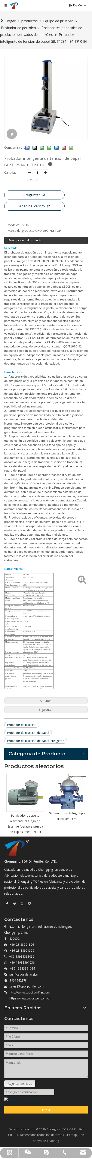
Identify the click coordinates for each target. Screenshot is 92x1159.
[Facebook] (7, 904)
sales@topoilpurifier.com (26, 986)
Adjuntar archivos (20, 1083)
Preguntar (31, 195)
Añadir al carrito (32, 206)
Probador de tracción (21, 725)
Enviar (46, 1110)
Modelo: (13, 225)
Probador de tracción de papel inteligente (35, 741)
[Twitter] (14, 904)
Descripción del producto (25, 240)
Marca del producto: (21, 231)
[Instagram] (29, 904)
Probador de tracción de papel (28, 733)
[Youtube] (22, 904)
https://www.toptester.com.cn (29, 998)
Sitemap (71, 1135)
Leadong (53, 1141)
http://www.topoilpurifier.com (30, 992)
